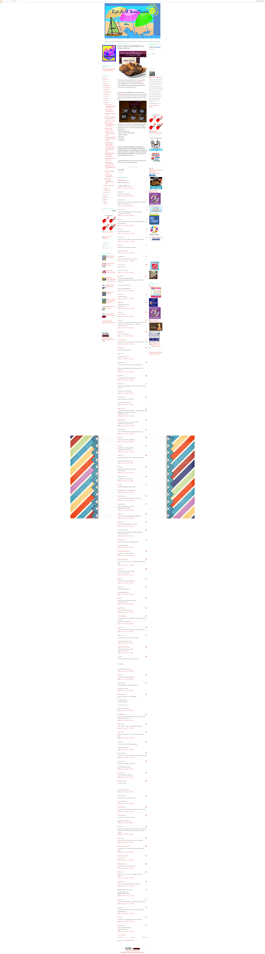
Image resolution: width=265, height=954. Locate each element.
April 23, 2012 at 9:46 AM (125, 510)
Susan (119, 320)
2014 (104, 79)
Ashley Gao (120, 761)
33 (146, 504)
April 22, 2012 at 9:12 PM (125, 480)
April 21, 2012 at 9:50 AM (125, 205)
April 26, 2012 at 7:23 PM (125, 860)
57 (146, 753)
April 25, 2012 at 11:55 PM (126, 728)
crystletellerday (121, 339)
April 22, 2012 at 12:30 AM (126, 416)
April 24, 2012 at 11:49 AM (126, 565)
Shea (119, 917)
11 (146, 276)
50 (146, 675)
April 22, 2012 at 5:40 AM (125, 442)
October (106, 89)
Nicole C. (120, 635)
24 (146, 420)
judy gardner (120, 780)
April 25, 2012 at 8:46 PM (125, 710)
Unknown (120, 724)
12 (146, 294)
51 (146, 683)
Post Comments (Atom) (129, 940)
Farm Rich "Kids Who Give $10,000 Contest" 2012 (110, 167)
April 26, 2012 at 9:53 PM (125, 868)
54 (146, 724)
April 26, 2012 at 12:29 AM (126, 749)
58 (146, 761)
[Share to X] (121, 169)
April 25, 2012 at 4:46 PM (125, 679)
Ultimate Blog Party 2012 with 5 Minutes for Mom (110, 149)
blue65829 (120, 256)
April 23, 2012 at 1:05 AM (125, 500)
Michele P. (120, 522)
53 (146, 714)
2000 (104, 203)
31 (146, 484)
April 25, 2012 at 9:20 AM (125, 623)
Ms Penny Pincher (122, 855)
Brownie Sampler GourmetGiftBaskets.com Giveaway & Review (131, 47)
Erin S (119, 229)
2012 (104, 83)
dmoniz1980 (120, 608)
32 (146, 496)
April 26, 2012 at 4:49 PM (125, 842)
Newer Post (120, 937)
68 (146, 864)
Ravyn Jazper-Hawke (122, 846)
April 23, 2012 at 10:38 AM (126, 518)
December (107, 85)
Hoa (118, 484)
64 (146, 826)
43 (146, 598)
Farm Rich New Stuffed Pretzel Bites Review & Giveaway (111, 279)
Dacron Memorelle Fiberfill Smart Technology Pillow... (110, 144)
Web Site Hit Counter (106, 338)
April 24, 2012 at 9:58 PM (125, 612)
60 (146, 781)
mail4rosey (120, 881)
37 (146, 539)
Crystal (119, 437)
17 (146, 339)
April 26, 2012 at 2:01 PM (125, 811)
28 (146, 455)
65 (146, 838)
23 (146, 408)
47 (146, 635)
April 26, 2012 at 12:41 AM (126, 757)
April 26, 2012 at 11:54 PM (126, 931)
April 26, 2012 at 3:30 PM (125, 834)
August (106, 94)
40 (146, 569)
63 (146, 815)
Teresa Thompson (121, 559)
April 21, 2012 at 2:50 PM (125, 344)
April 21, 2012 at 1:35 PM (125, 316)
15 (146, 320)
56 (146, 742)
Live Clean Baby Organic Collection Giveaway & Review (110, 138)
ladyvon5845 (120, 807)
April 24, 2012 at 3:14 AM (125, 547)
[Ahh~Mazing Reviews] (154, 343)
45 (146, 616)
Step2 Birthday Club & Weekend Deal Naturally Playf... (110, 154)
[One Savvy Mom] (156, 346)
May (106, 100)
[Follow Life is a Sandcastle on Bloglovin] (155, 47)
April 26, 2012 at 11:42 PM (126, 913)
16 (146, 331)
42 (146, 587)
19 (146, 362)
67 (146, 856)
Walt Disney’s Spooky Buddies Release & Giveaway (110, 301)
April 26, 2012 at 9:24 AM (125, 792)
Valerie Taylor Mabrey (122, 647)
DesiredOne (120, 362)
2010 (104, 197)
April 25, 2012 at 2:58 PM (125, 643)
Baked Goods (121, 94)
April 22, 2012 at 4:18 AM (125, 433)
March (106, 188)
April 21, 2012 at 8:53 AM (125, 188)
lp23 (119, 598)
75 (146, 925)
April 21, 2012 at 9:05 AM (125, 196)
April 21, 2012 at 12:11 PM (126, 252)
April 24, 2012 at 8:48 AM (125, 555)
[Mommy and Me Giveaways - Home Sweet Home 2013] (156, 354)
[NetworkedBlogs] (156, 237)
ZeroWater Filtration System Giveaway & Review (110, 133)
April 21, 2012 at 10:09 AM (126, 215)
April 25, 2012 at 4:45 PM (125, 671)
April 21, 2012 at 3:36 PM (125, 372)
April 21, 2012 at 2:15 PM (125, 336)
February (107, 190)
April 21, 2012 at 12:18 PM (126, 261)
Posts (105, 245)
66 (146, 846)
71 (146, 890)
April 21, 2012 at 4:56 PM (125, 380)
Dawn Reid (120, 925)
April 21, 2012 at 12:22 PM (126, 272)
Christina (120, 732)
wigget (119, 514)
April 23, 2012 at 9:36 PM (125, 536)
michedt (119, 838)
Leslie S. (119, 627)
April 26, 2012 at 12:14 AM (126, 738)
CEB (119, 219)
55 (146, 732)
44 (146, 608)
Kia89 (119, 466)
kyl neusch (120, 331)
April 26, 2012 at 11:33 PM (126, 903)
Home (132, 937)
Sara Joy (119, 383)
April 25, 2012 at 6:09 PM (125, 690)
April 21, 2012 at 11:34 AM (126, 241)
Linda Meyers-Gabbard (123, 551)
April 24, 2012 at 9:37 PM (125, 594)
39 (146, 559)
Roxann (119, 899)
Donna (119, 276)
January (106, 192)
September (107, 92)
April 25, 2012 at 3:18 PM (125, 653)
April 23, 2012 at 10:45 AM (126, 526)
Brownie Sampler (137, 81)
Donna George (121, 496)
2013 (104, 81)
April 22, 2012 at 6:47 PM (125, 472)
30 (146, 476)
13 (146, 302)
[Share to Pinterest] (123, 169)
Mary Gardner (121, 815)
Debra (119, 675)
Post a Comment (121, 935)
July (105, 96)
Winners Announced (109, 185)
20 (146, 375)
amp (119, 656)
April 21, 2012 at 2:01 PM (125, 327)
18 (146, 348)
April (106, 102)
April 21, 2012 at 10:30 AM (126, 225)
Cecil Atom (120, 772)
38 (146, 551)
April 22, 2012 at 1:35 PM (125, 463)
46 (146, 627)
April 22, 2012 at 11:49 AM (126, 451)
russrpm (119, 907)
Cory (119, 445)
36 (146, 530)
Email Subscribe (153, 131)
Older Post (144, 937)
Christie (119, 826)
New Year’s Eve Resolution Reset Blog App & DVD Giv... (110, 106)
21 (146, 384)
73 (146, 907)
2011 (104, 195)
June (106, 98)
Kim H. (119, 294)
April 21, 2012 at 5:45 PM (125, 393)
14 (146, 312)
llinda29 (119, 375)
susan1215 (120, 264)
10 (146, 264)
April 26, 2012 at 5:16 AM (125, 777)
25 (146, 429)
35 (146, 522)
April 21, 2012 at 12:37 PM (126, 298)
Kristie (119, 455)
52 (146, 694)
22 (146, 397)
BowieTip (120, 347)
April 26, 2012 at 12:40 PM (126, 803)
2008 (104, 201)
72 (146, 899)
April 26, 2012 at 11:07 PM (126, 886)
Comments (106, 248)
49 (146, 656)
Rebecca (119, 872)
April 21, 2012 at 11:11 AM (126, 233)
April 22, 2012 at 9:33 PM (125, 492)
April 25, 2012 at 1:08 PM (125, 631)
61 (146, 795)
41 (146, 578)
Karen (119, 245)
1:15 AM (121, 172)
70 (146, 881)
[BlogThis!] (119, 169)
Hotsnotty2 (120, 539)
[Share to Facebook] (122, 169)
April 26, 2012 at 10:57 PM (126, 878)
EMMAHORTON (121, 180)
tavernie (119, 569)
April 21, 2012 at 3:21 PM (125, 358)
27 (146, 445)
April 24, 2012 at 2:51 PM (125, 575)
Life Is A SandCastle (156, 77)
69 (146, 872)
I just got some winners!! (110, 120)
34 (146, 514)
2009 (104, 199)
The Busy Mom (121, 616)
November (107, 87)
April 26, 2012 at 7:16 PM (125, 852)
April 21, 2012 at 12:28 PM (126, 290)
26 (146, 437)
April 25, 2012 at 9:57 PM (125, 720)
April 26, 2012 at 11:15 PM (126, 895)
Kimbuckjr (120, 408)
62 (146, 807)
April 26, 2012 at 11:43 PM (126, 921)
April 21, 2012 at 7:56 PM (125, 404)
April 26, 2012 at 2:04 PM (125, 822)
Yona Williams (121, 714)
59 (146, 773)
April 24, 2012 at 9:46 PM (125, 604)
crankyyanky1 (121, 863)
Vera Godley (120, 694)
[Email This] (118, 169)
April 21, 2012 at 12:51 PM (126, 308)
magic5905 (120, 419)
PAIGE (119, 302)
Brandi (119, 578)
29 (146, 467)
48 (146, 647)
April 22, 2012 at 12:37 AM (126, 425)
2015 (104, 77)
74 (146, 917)
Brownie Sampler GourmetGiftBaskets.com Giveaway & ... (110, 124)
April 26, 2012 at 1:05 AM (125, 769)
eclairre (119, 312)
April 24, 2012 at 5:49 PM (125, 583)
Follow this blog (156, 239)
